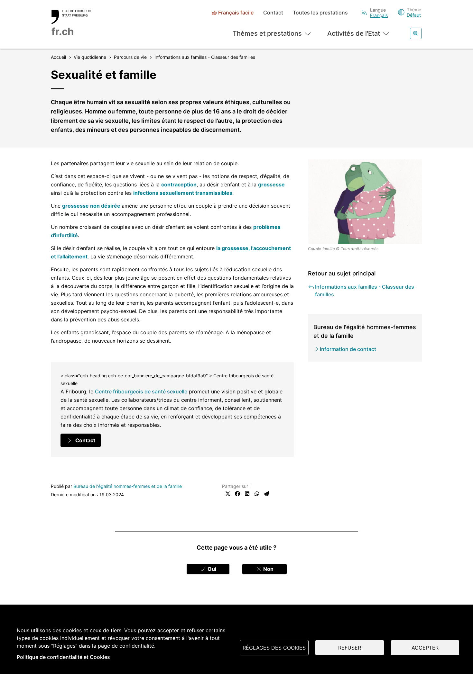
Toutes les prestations (320, 13)
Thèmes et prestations (267, 33)
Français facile (236, 13)
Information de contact (348, 349)
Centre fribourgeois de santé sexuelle (141, 391)
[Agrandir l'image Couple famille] (365, 201)
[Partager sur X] (227, 493)
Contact (273, 13)
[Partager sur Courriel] (266, 493)
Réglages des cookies (274, 647)
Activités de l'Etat (353, 33)
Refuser (349, 647)
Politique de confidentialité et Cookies (63, 657)
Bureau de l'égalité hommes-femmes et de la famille (127, 486)
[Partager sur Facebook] (237, 493)
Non (268, 569)
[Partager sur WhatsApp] (256, 493)
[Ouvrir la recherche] (416, 33)
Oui (211, 569)
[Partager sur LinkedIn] (247, 493)
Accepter (425, 647)
